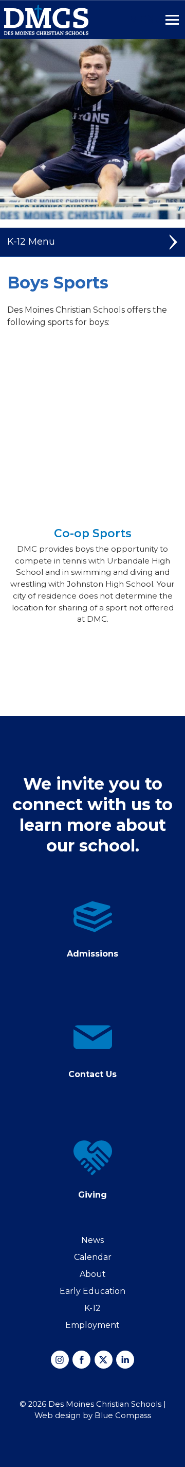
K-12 (92, 1308)
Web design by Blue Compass (92, 1415)
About (93, 1274)
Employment (92, 1325)
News (92, 1240)
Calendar (93, 1257)
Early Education (92, 1291)
